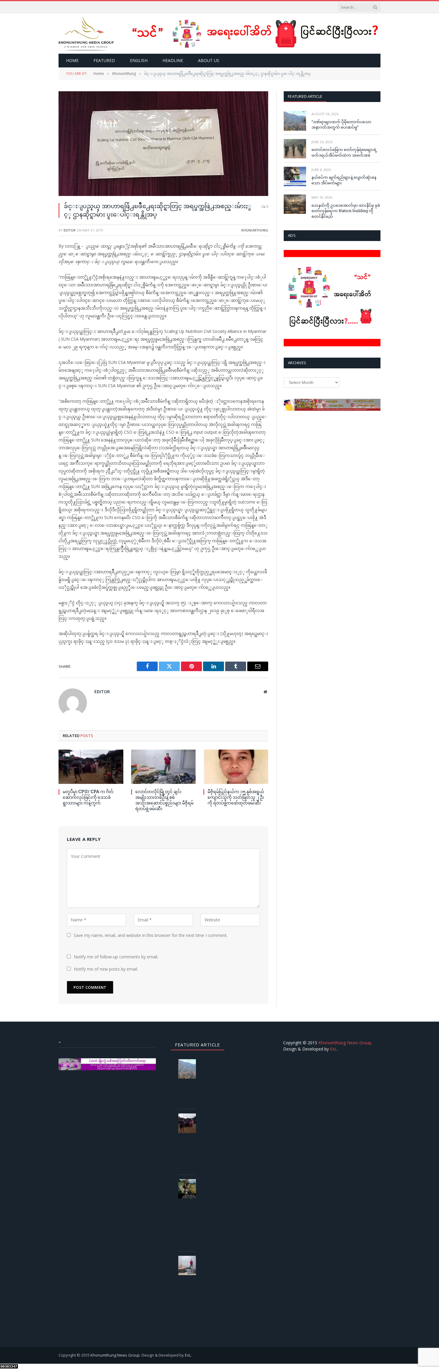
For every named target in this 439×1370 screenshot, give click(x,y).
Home (72, 60)
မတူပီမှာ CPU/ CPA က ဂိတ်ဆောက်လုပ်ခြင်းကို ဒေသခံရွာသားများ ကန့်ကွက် (88, 797)
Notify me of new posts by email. (106, 969)
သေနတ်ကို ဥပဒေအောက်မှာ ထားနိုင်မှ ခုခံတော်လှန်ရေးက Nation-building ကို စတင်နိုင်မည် (345, 211)
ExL (333, 1049)
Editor (70, 230)
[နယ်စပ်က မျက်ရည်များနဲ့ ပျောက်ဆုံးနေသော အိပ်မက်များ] (295, 176)
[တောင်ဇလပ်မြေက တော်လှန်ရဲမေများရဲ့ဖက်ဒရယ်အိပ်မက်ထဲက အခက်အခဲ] (295, 148)
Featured (104, 60)
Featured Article (305, 96)
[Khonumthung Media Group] (86, 33)
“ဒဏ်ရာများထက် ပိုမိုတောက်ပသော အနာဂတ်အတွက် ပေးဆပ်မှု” (341, 124)
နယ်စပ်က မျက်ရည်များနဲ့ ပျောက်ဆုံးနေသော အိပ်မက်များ (343, 180)
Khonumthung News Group (344, 1042)
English (139, 60)
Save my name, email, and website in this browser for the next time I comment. (151, 935)
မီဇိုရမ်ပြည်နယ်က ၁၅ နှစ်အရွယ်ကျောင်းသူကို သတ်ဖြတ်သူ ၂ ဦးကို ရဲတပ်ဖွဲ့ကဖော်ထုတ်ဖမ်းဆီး (236, 797)
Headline (172, 60)
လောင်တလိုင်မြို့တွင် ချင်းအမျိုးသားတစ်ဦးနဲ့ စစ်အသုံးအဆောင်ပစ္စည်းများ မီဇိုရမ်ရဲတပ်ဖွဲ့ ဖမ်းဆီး (164, 800)
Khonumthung (254, 230)
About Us (208, 60)
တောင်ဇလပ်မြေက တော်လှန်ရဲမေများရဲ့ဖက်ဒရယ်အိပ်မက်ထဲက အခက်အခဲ (344, 152)
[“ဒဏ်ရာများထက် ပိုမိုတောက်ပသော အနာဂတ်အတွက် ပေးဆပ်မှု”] (295, 120)
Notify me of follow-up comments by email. (116, 957)
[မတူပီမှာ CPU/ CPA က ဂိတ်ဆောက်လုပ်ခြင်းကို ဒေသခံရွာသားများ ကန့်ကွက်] (91, 767)
